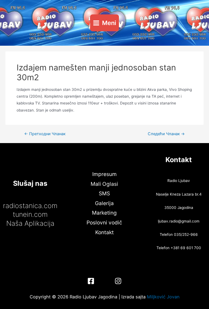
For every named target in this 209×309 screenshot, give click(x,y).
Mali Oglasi (104, 184)
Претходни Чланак (45, 134)
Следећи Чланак (166, 134)
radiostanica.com (30, 206)
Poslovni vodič (104, 222)
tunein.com (30, 214)
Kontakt (104, 232)
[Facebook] (91, 281)
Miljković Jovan (163, 296)
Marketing (104, 212)
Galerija (104, 203)
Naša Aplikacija (30, 223)
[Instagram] (118, 281)
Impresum (104, 174)
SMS (104, 193)
